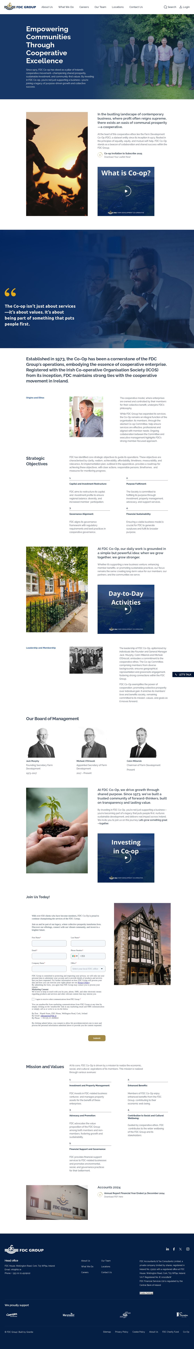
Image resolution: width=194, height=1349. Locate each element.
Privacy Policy (121, 1332)
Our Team (100, 7)
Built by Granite (26, 1332)
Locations (118, 7)
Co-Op (186, 1332)
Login (186, 7)
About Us (47, 7)
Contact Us (136, 7)
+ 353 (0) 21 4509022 (21, 1273)
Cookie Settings (146, 1293)
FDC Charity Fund (170, 1332)
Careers (84, 7)
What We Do (66, 7)
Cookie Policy (139, 1332)
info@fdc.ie (16, 1269)
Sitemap (107, 1332)
